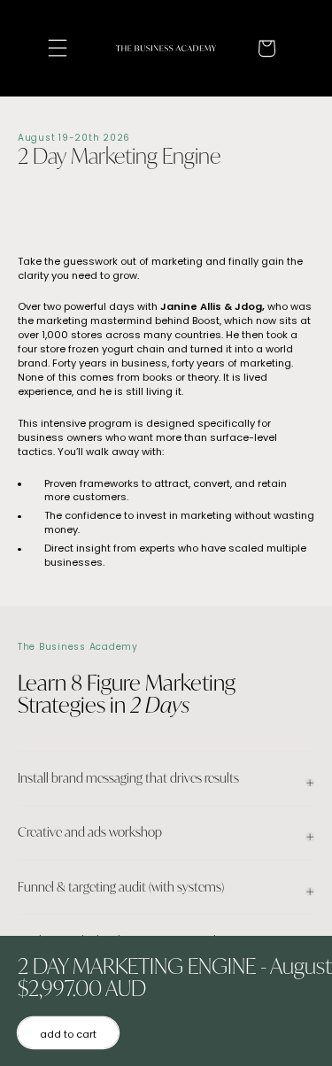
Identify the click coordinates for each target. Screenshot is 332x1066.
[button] (57, 48)
